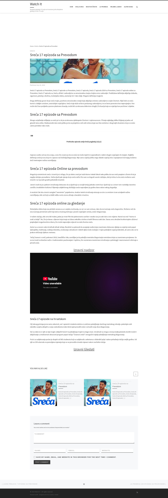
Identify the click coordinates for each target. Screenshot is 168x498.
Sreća (36, 46)
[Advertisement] (84, 30)
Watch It (37, 492)
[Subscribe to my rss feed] (137, 492)
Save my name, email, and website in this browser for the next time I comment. (76, 457)
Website (106, 450)
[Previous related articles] (131, 374)
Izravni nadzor (84, 250)
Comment (39, 434)
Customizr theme (53, 494)
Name (37, 450)
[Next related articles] (136, 374)
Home (32, 46)
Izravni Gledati (84, 349)
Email (71, 450)
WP (37, 494)
